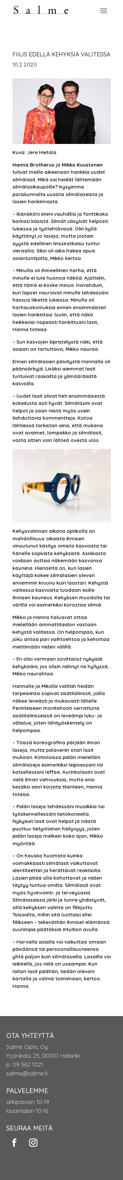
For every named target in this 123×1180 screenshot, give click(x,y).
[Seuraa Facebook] (14, 1143)
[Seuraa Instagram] (33, 1143)
